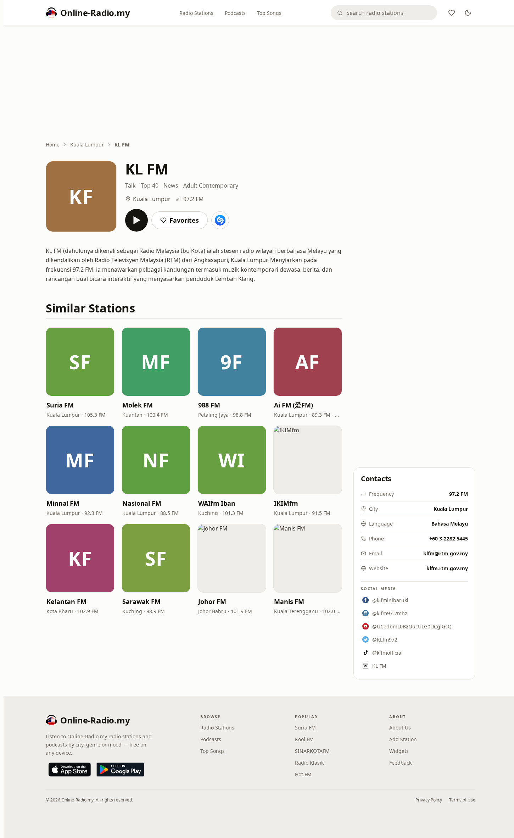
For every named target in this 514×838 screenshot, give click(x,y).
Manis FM (289, 601)
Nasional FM (141, 503)
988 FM (209, 405)
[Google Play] (120, 769)
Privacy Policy (428, 800)
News (170, 185)
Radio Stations (196, 13)
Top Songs (269, 13)
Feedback (400, 762)
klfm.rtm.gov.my (447, 568)
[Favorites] (451, 12)
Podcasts (235, 13)
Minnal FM (62, 503)
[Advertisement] (260, 84)
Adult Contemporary (210, 185)
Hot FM (303, 774)
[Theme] (467, 12)
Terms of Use (462, 800)
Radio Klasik (309, 762)
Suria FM (60, 405)
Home (53, 144)
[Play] (136, 220)
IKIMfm (286, 503)
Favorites (184, 220)
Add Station (403, 739)
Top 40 (149, 185)
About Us (400, 727)
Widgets (399, 751)
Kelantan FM (66, 601)
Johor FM (212, 601)
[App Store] (70, 769)
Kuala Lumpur (87, 144)
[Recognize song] (220, 220)
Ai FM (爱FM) (293, 405)
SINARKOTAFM (312, 751)
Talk (130, 185)
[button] (80, 361)
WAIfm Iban (216, 503)
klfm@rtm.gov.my (445, 553)
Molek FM (137, 405)
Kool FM (304, 739)
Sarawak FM (141, 601)
